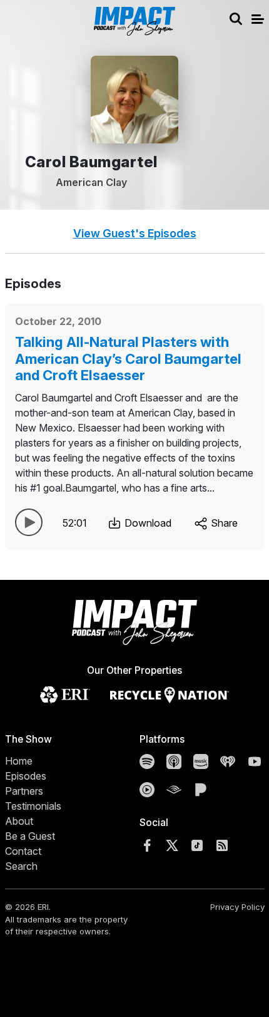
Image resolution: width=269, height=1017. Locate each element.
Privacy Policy (237, 907)
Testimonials (33, 806)
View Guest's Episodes (134, 233)
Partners (24, 791)
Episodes (25, 776)
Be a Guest (30, 836)
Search (21, 866)
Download (146, 523)
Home (19, 761)
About (19, 821)
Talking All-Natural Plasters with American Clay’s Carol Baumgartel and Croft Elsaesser (128, 358)
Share (223, 523)
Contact (23, 851)
